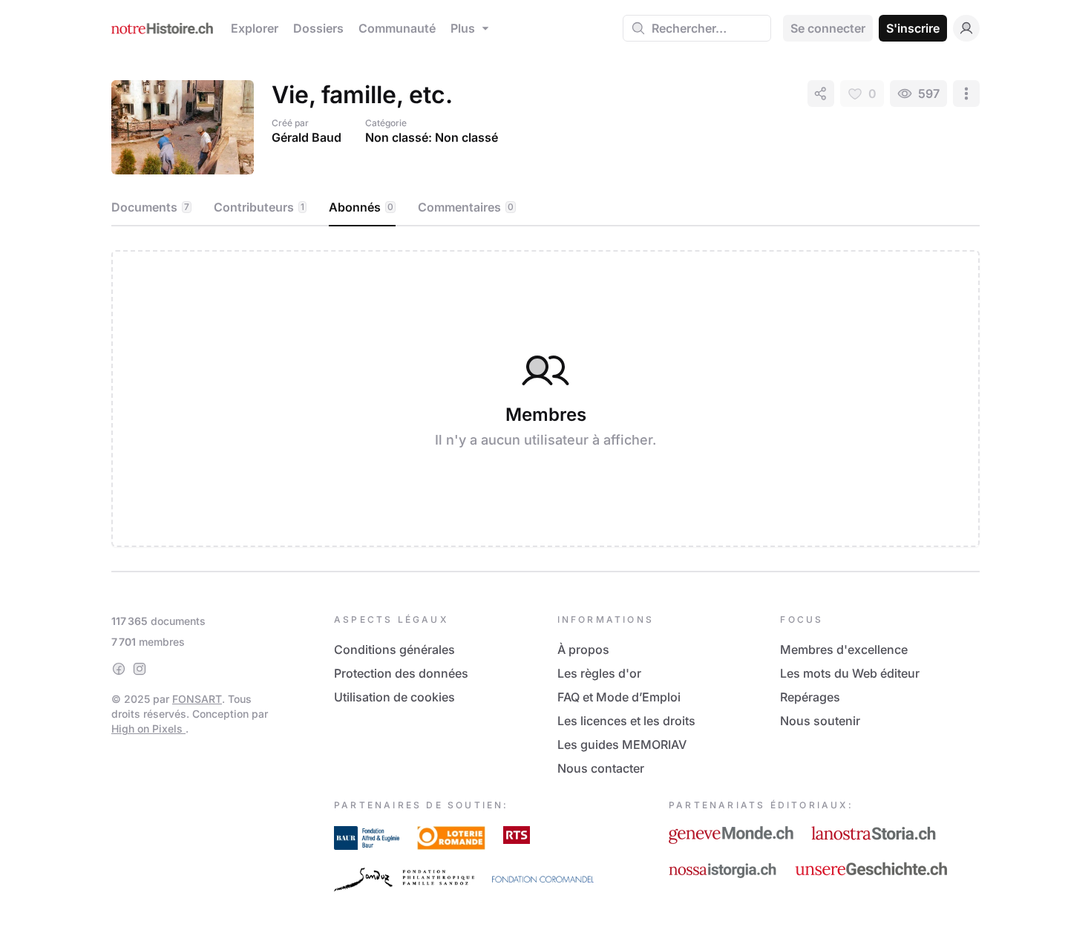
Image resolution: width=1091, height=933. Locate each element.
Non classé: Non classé (431, 137)
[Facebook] (118, 668)
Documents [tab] (150, 207)
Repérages (810, 697)
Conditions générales (394, 649)
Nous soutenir (820, 720)
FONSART (197, 699)
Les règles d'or (599, 673)
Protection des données (401, 673)
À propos (583, 649)
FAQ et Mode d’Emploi (619, 697)
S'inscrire (913, 28)
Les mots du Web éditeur (850, 673)
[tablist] (545, 207)
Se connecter (827, 28)
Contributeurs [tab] (259, 207)
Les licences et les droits (626, 720)
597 (929, 93)
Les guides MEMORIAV (622, 744)
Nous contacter (600, 768)
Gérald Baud (306, 137)
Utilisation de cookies (394, 697)
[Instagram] (139, 668)
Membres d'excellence (844, 649)
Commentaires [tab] (466, 207)
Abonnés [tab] (361, 207)
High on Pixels (148, 728)
